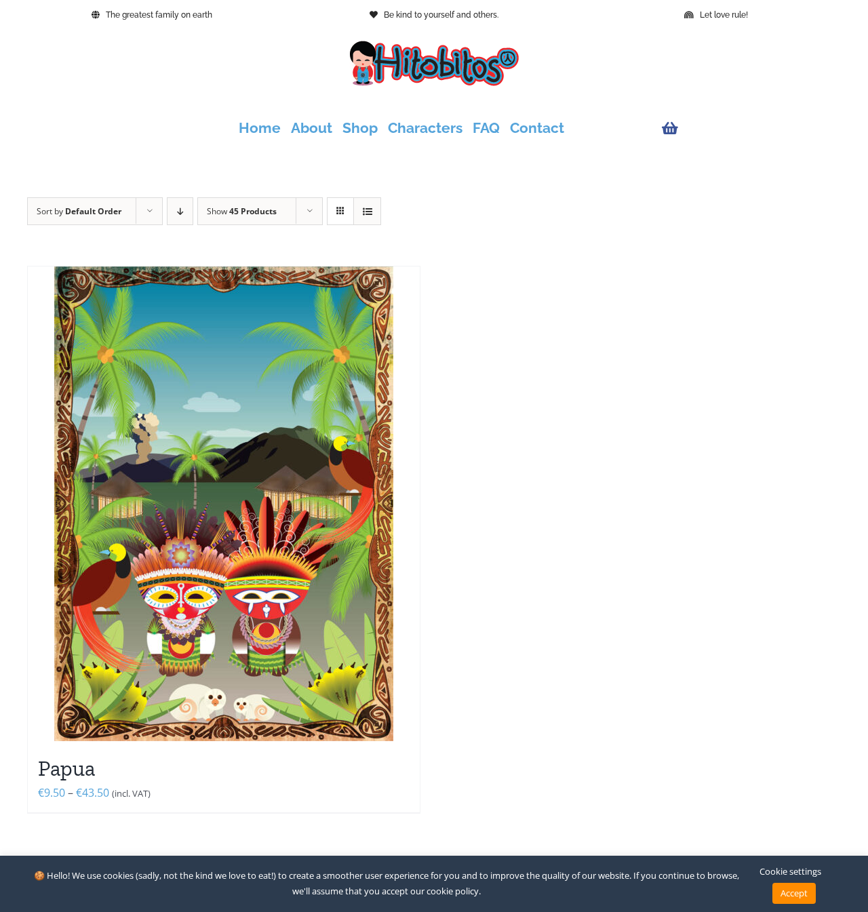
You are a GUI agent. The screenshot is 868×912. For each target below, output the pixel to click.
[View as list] (367, 211)
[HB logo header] (434, 46)
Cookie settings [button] (790, 871)
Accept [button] (794, 893)
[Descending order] (180, 211)
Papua (66, 768)
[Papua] (224, 503)
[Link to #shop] (748, 128)
